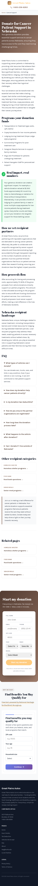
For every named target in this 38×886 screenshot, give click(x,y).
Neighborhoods (7, 849)
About (4, 846)
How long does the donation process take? (17, 424)
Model (8, 651)
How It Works (6, 833)
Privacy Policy (6, 863)
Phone (22, 624)
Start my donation (19, 662)
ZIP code (9, 633)
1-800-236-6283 (20, 7)
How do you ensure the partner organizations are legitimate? (18, 412)
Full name (9, 615)
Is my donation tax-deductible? (19, 402)
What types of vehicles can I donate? (17, 364)
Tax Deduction (6, 836)
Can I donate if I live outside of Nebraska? (18, 447)
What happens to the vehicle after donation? (17, 435)
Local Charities (6, 853)
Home (3, 12)
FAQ (3, 843)
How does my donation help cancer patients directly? (17, 391)
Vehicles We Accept (8, 839)
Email (8, 624)
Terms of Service (7, 867)
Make (21, 642)
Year (7, 642)
